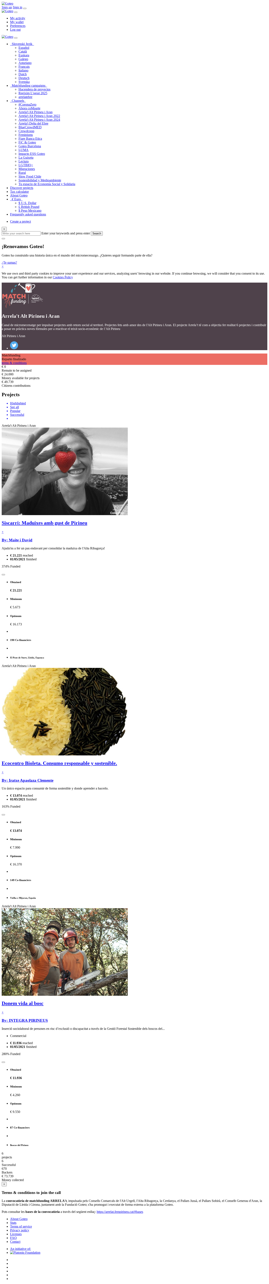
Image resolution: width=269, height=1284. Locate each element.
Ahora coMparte (29, 108)
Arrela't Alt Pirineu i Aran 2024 (39, 119)
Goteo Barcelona (29, 146)
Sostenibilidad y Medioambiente (39, 180)
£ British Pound (28, 207)
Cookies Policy (63, 277)
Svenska (24, 82)
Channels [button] (19, 100)
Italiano (23, 70)
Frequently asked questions (28, 214)
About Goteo (19, 195)
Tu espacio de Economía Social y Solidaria (46, 184)
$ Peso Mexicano (29, 210)
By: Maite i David (17, 540)
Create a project (20, 221)
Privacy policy (19, 1230)
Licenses (16, 1234)
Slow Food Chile (29, 176)
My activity (17, 18)
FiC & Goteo (27, 142)
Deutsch (23, 78)
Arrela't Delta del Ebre (33, 123)
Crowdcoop (26, 131)
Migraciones (26, 169)
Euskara (23, 55)
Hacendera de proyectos (34, 89)
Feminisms (25, 135)
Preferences (17, 26)
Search (96, 233)
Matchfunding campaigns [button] (29, 85)
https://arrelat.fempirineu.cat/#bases (120, 1212)
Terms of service (21, 1226)
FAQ (13, 1238)
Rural (22, 172)
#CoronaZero (27, 104)
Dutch (22, 74)
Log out (15, 29)
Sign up (7, 7)
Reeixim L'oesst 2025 (32, 93)
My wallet (17, 22)
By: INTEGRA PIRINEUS (25, 1020)
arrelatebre (25, 97)
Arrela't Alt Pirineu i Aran (35, 112)
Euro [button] (17, 199)
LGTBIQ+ (25, 165)
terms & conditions (14, 363)
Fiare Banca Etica (30, 138)
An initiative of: (20, 1249)
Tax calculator (19, 191)
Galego (23, 59)
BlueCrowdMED (30, 127)
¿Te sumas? (9, 262)
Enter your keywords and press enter (65, 233)
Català (22, 51)
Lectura (23, 161)
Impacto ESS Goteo (31, 154)
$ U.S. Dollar (27, 203)
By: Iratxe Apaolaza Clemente (27, 780)
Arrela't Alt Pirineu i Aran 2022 (39, 116)
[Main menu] (24, 8)
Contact (15, 1241)
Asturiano (25, 63)
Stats (13, 1222)
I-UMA (23, 150)
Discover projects (21, 188)
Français (24, 66)
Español (23, 47)
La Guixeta (25, 157)
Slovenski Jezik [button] (23, 44)
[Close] (15, 12)
